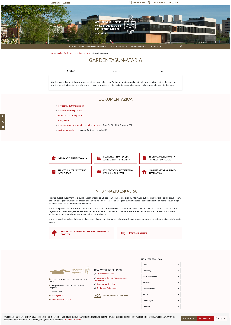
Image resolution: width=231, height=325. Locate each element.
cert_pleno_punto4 (66, 130)
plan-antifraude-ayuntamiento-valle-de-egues (79, 125)
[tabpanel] (115, 82)
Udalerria (154, 46)
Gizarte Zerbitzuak (150, 276)
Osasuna (146, 306)
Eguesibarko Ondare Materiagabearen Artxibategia (110, 279)
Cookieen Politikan (72, 319)
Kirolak (145, 294)
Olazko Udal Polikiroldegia (107, 288)
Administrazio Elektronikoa (91, 46)
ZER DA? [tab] (71, 71)
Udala (70, 46)
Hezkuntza (147, 282)
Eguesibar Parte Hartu (106, 274)
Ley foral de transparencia (70, 110)
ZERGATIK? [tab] (116, 71)
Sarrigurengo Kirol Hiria (106, 284)
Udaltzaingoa (148, 270)
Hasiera (52, 53)
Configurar (221, 318)
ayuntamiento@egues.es (61, 299)
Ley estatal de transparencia (71, 106)
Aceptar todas (189, 318)
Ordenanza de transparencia (71, 115)
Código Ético (64, 120)
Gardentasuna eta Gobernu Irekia (77, 53)
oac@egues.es (57, 295)
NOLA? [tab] (160, 71)
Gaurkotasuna (137, 46)
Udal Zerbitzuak (117, 46)
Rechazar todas (205, 318)
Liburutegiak (148, 300)
